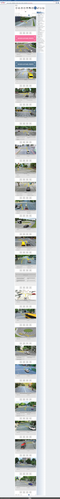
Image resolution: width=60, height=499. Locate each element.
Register (55, 0)
